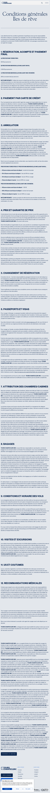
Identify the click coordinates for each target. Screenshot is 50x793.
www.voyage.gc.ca (30, 322)
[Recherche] (42, 3)
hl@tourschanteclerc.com (18, 735)
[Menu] (46, 3)
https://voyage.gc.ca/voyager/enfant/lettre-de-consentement (29, 372)
